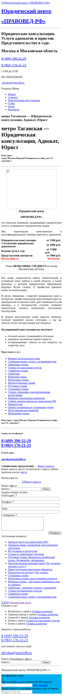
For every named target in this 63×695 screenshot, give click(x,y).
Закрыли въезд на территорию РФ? (28, 542)
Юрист (12, 94)
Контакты (13, 109)
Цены (11, 106)
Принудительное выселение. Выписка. (30, 569)
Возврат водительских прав (24, 358)
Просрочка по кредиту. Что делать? (28, 572)
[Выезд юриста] (31, 481)
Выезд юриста (46, 466)
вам (20, 681)
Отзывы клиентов (42, 611)
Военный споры (17, 376)
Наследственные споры (21, 382)
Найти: (5, 488)
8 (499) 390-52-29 (13, 58)
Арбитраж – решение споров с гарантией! (32, 587)
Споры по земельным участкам (26, 554)
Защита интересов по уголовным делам (30, 407)
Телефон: (7, 502)
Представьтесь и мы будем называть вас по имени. (30, 688)
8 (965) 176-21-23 (13, 65)
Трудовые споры (17, 386)
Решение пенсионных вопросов (26, 398)
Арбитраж (14, 373)
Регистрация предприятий (23, 410)
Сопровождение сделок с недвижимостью (32, 361)
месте (24, 472)
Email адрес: (9, 495)
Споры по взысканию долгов (25, 367)
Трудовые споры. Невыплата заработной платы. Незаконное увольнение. (31, 559)
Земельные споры (18, 364)
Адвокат (13, 97)
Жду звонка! (40, 685)
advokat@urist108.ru (12, 82)
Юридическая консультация (24, 100)
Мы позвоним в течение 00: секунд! (26, 681)
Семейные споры (18, 370)
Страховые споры (18, 389)
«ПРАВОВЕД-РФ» (23, 21)
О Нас (11, 103)
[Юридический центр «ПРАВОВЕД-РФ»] (25, 2)
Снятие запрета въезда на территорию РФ (32, 401)
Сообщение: (9, 515)
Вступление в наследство (22, 551)
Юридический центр (26, 11)
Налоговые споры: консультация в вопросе (32, 578)
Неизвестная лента (20, 602)
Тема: (4, 508)
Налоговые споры (18, 379)
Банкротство (15, 404)
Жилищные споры (18, 413)
